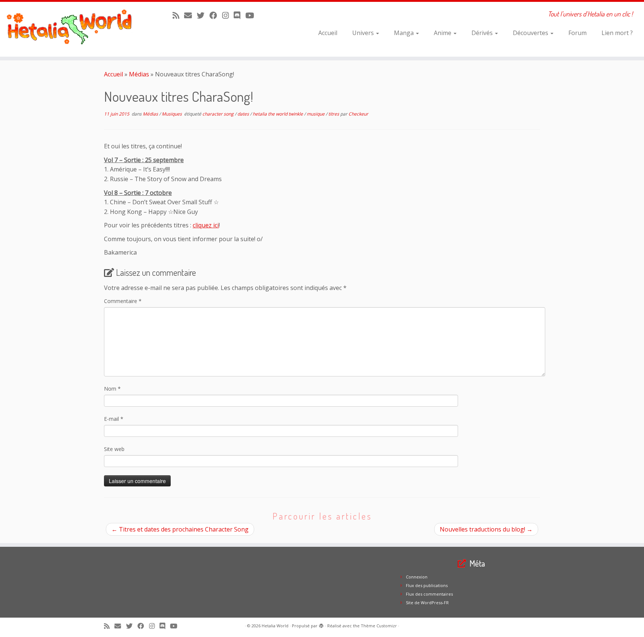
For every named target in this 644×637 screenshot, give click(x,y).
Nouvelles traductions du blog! (486, 529)
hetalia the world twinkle (278, 114)
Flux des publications (427, 585)
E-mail (113, 418)
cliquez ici (206, 225)
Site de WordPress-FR (427, 602)
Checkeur (358, 114)
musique (316, 114)
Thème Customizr (379, 625)
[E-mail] (190, 15)
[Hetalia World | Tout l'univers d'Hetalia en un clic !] (74, 29)
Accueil (327, 33)
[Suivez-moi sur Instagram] (228, 15)
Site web (114, 448)
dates (243, 114)
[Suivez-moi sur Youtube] (252, 15)
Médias (139, 74)
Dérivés (482, 33)
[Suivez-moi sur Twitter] (203, 15)
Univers (363, 33)
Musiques (172, 114)
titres (334, 114)
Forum (577, 33)
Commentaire (123, 301)
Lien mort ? (617, 33)
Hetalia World (275, 625)
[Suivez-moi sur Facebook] (215, 15)
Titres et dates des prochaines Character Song (180, 529)
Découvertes (531, 33)
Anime (443, 33)
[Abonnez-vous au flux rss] (178, 15)
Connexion (416, 577)
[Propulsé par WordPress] (321, 624)
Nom (112, 388)
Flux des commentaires (429, 594)
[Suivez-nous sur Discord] (239, 15)
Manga (404, 33)
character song (218, 114)
